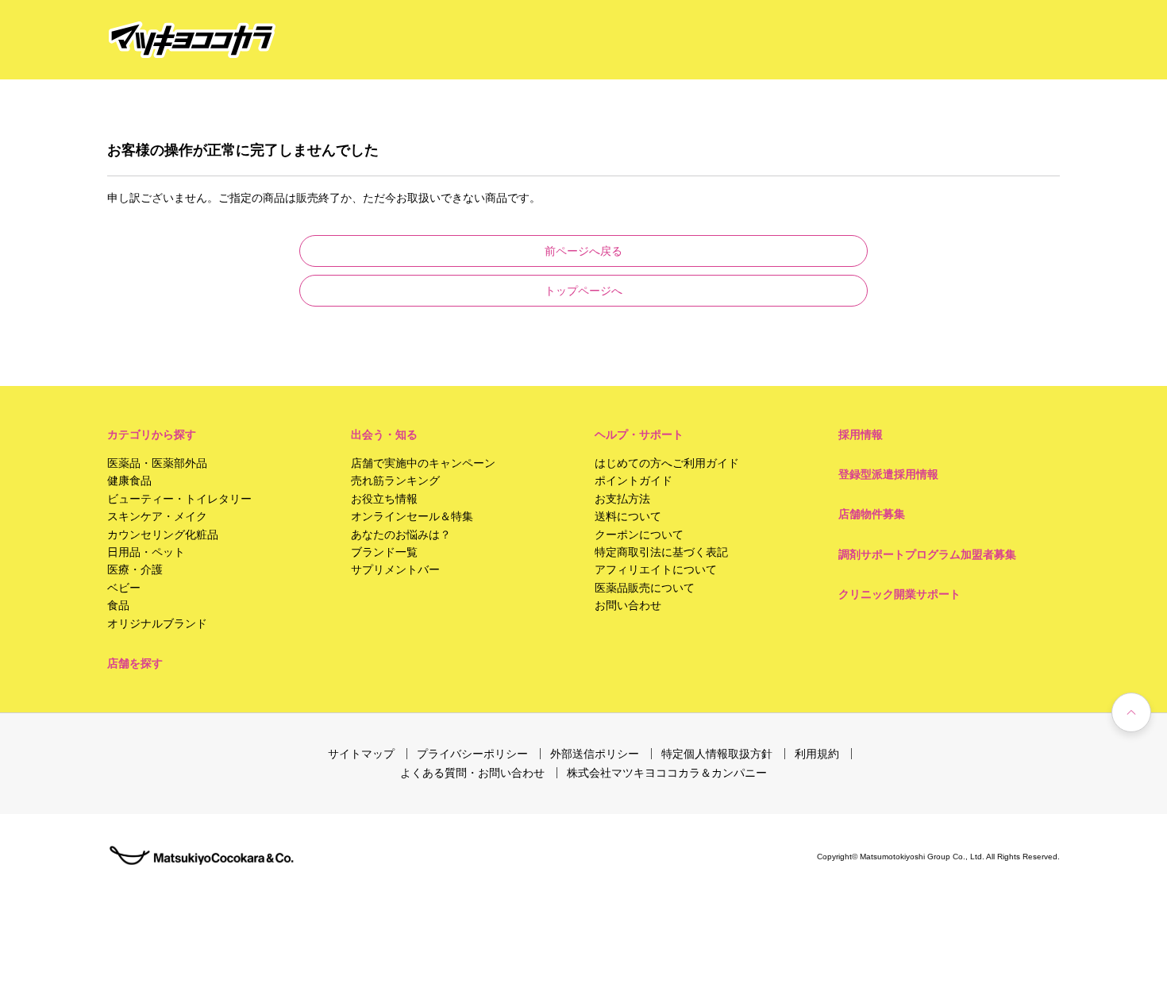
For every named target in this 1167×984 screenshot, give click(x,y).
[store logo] (192, 40)
